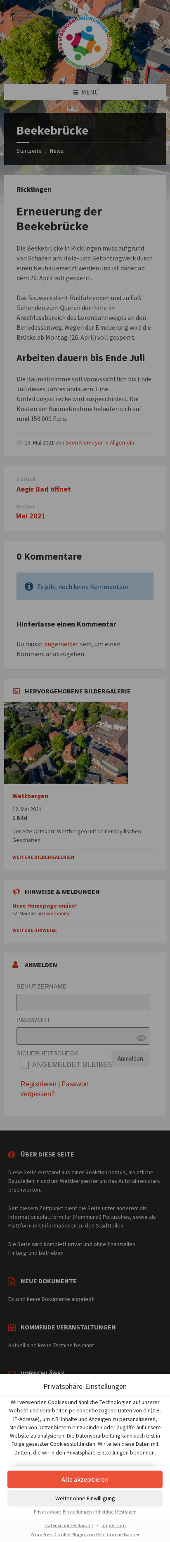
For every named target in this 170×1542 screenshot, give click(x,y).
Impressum (114, 1525)
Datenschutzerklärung (69, 1525)
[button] (85, 1479)
